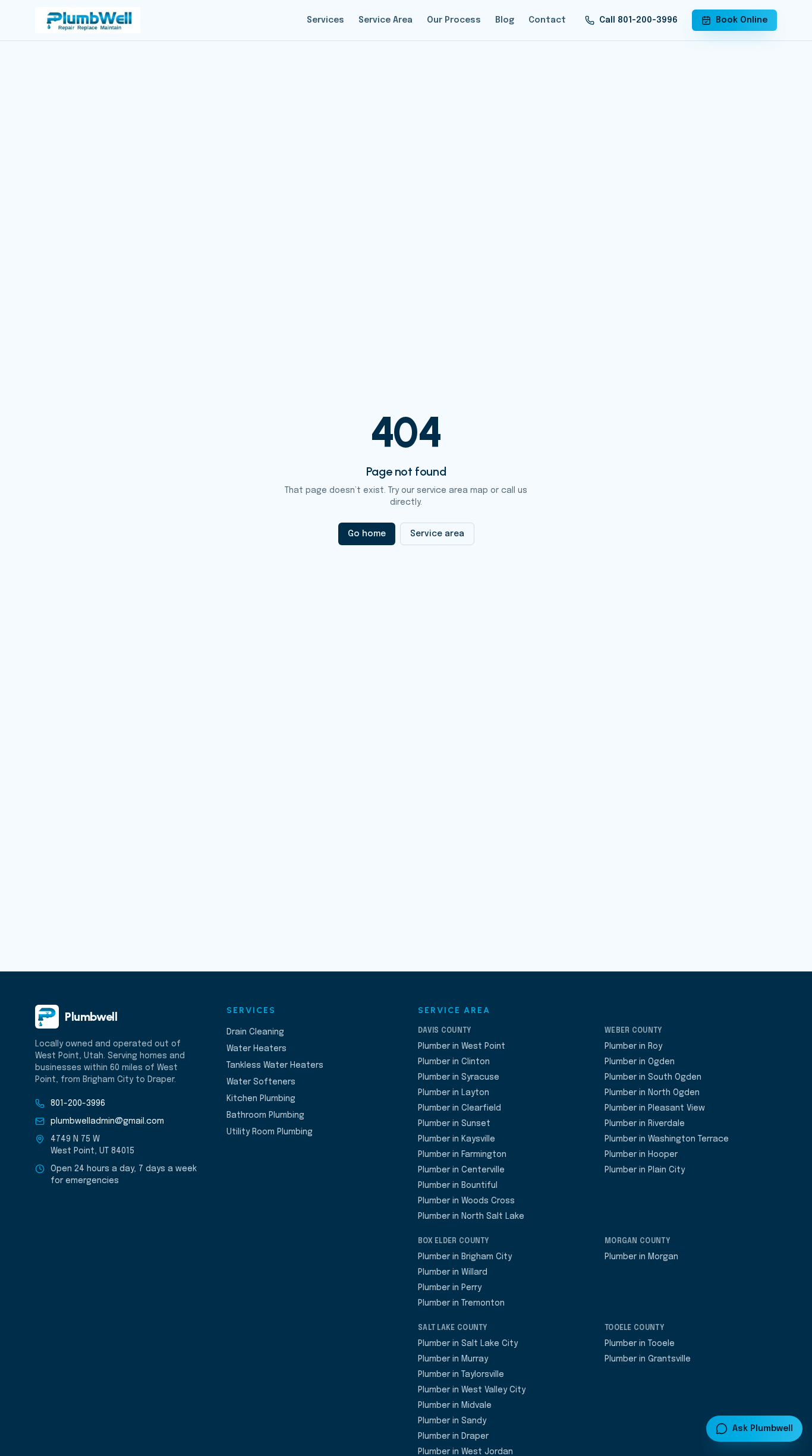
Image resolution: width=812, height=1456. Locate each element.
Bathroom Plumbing (265, 1115)
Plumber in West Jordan (465, 1452)
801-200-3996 (78, 1103)
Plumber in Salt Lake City (468, 1343)
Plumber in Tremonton (461, 1303)
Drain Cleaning (255, 1032)
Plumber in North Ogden (652, 1093)
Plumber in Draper (453, 1436)
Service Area (385, 20)
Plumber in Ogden (640, 1062)
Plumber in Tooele (640, 1343)
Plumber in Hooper (641, 1154)
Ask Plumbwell (762, 1428)
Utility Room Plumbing (269, 1132)
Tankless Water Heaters (274, 1065)
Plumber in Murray (453, 1359)
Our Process (454, 20)
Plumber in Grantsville (648, 1359)
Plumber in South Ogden (653, 1077)
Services (325, 20)
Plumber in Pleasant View (655, 1108)
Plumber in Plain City (645, 1170)
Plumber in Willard (452, 1272)
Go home (367, 534)
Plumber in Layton (453, 1093)
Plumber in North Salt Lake (471, 1216)
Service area (437, 534)
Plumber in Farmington (462, 1154)
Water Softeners (260, 1082)
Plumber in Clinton (454, 1062)
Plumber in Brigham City (465, 1257)
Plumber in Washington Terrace (667, 1139)
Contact (547, 20)
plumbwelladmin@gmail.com (107, 1121)
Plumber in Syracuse (458, 1077)
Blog (504, 20)
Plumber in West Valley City (471, 1390)
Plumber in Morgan (641, 1257)
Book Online (741, 20)
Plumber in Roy (633, 1046)
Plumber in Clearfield (459, 1108)
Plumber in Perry (449, 1288)
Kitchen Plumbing (260, 1099)
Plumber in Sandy (452, 1421)
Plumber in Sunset (454, 1123)
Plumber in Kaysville (456, 1139)
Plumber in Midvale (455, 1405)
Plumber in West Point (461, 1046)
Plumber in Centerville (461, 1170)
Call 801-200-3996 (638, 20)
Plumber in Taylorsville (461, 1374)
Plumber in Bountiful (458, 1185)
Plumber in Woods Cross (466, 1201)
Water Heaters (256, 1049)
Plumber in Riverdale (645, 1123)
